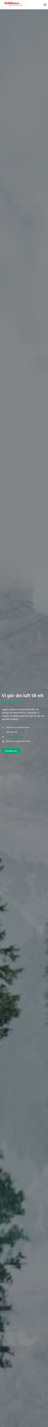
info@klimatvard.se (14, 737)
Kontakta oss (11, 751)
